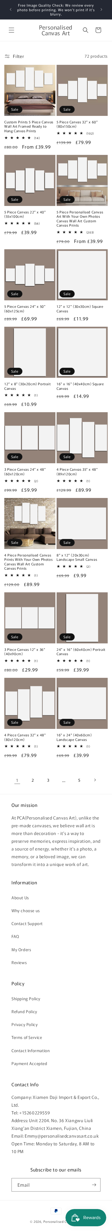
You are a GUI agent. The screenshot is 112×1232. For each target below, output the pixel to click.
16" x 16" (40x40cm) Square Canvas (80, 386)
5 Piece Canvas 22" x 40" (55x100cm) (25, 214)
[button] (11, 30)
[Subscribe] (94, 1185)
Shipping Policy (25, 998)
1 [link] (17, 780)
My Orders (21, 949)
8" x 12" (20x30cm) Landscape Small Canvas (77, 557)
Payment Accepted (29, 1063)
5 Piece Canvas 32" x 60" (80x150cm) (77, 124)
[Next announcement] (101, 9)
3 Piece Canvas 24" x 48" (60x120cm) (25, 471)
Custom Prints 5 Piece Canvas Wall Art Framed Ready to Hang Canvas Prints (28, 126)
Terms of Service (26, 1037)
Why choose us (25, 910)
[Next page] (94, 780)
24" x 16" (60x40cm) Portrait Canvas (81, 651)
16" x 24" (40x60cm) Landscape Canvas (74, 737)
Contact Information (30, 1050)
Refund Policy (24, 1011)
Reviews (19, 962)
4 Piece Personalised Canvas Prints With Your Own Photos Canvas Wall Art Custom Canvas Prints (28, 562)
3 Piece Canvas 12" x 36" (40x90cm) (24, 651)
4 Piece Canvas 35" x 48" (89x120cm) (77, 471)
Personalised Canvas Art (62, 1221)
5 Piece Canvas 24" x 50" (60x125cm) (24, 308)
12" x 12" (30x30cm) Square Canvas (80, 308)
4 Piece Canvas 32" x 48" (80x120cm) (25, 737)
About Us (20, 897)
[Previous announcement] (10, 9)
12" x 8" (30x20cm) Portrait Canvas (27, 386)
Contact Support (27, 923)
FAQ (15, 936)
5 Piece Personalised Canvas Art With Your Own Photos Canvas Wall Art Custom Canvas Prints (80, 218)
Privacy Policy (24, 1024)
